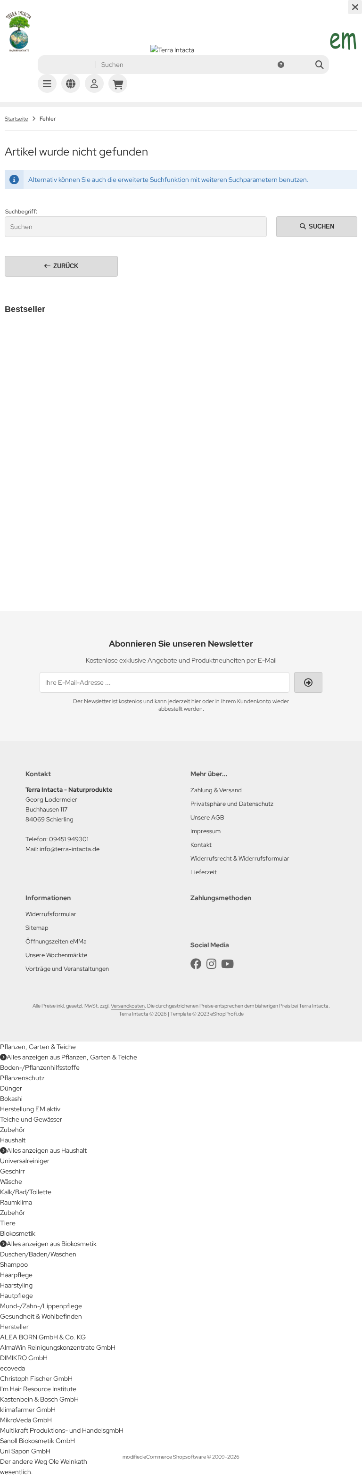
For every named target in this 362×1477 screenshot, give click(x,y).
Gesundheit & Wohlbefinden (41, 1316)
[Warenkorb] (117, 83)
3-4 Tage (36, 456)
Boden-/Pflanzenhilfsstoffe (40, 1067)
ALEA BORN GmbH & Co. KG (43, 1337)
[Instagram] (211, 964)
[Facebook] (196, 964)
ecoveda (12, 1368)
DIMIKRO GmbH (24, 1358)
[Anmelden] (94, 83)
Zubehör (12, 1129)
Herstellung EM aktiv (30, 1109)
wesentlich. (16, 1472)
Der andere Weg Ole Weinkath (43, 1461)
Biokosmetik (17, 1233)
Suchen (316, 226)
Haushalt (12, 1140)
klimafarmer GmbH (28, 1409)
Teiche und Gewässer (31, 1119)
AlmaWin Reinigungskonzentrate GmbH (57, 1347)
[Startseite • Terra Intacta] (19, 50)
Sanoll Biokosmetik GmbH (37, 1440)
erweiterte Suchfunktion (153, 179)
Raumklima (16, 1202)
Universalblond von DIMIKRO (58, 437)
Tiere (8, 1223)
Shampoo (14, 1264)
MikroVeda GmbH (26, 1420)
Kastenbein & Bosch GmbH (39, 1399)
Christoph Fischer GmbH (36, 1378)
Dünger (11, 1088)
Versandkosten (73, 476)
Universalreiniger (24, 1161)
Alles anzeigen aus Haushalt (47, 1150)
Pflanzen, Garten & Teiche (38, 1046)
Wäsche (11, 1181)
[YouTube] (227, 964)
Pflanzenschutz (22, 1078)
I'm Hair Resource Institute (38, 1389)
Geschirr (12, 1171)
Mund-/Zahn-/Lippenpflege (41, 1306)
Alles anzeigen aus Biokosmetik (52, 1243)
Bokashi (11, 1098)
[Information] (281, 64)
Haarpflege (16, 1275)
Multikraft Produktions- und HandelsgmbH (61, 1430)
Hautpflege (16, 1295)
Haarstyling (16, 1285)
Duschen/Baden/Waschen (38, 1254)
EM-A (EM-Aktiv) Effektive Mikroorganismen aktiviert (200, 512)
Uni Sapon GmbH (25, 1451)
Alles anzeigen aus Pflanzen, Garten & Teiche (72, 1057)
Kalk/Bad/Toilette (25, 1192)
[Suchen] (319, 65)
